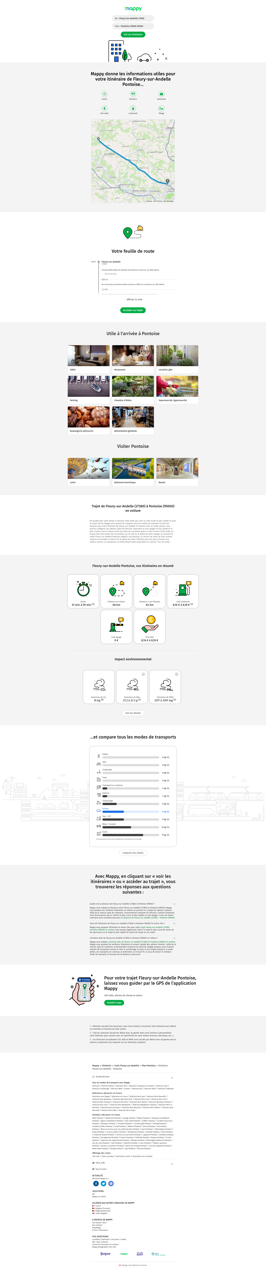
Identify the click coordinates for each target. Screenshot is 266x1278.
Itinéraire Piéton (107, 1086)
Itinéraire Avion (150, 1089)
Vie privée (115, 1239)
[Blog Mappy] (111, 1183)
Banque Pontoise (157, 1137)
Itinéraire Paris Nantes (138, 1102)
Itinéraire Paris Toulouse (101, 1102)
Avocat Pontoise (149, 1126)
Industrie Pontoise (131, 1143)
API (93, 1194)
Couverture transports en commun (105, 1244)
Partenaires (103, 1230)
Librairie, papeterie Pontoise (160, 1146)
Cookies (123, 1239)
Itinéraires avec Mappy (101, 1096)
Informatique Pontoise (163, 1129)
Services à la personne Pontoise (128, 1135)
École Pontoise (167, 1132)
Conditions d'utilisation (101, 1239)
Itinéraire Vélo (121, 1086)
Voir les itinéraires (133, 34)
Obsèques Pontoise (108, 1124)
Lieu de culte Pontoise (100, 1143)
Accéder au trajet (133, 310)
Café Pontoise (116, 1143)
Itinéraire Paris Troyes (127, 1110)
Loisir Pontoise (145, 1143)
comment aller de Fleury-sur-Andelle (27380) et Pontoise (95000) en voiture (141, 942)
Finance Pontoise (127, 1137)
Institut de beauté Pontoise (104, 1135)
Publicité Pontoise (142, 1137)
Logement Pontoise (150, 1135)
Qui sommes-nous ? (99, 1223)
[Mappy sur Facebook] (96, 1183)
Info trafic (96, 1156)
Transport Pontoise (124, 1124)
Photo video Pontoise (100, 1149)
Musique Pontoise (138, 1140)
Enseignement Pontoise (110, 1137)
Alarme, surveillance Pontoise (112, 1146)
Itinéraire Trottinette (166, 1089)
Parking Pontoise (159, 1124)
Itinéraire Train (162, 1086)
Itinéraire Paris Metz (109, 1110)
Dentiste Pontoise (153, 1132)
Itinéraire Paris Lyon (137, 1096)
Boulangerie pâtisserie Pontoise (159, 1140)
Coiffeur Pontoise (148, 1121)
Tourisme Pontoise (144, 1149)
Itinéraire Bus (137, 1089)
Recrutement (97, 1225)
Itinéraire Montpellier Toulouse (145, 1105)
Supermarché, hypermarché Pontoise (115, 1140)
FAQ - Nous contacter (100, 1242)
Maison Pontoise (143, 1118)
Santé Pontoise (120, 1126)
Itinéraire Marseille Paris (122, 1099)
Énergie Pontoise (116, 1149)
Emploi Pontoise (98, 1132)
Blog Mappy (96, 1228)
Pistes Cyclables (108, 1156)
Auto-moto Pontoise (132, 1121)
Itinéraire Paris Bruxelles (110, 1108)
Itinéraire (95, 1086)
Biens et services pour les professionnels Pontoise (120, 1129)
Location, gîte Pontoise (142, 1124)
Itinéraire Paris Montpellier (120, 1105)
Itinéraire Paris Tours (100, 1105)
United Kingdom (101, 1213)
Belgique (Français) (102, 1208)
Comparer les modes (133, 853)
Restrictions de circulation (142, 1156)
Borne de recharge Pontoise (136, 1146)
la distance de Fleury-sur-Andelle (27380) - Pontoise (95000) (148, 918)
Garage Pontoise (129, 1118)
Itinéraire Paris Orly (158, 1099)
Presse (95, 1230)
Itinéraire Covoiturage (100, 1089)
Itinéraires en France (120, 1096)
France (98, 1206)
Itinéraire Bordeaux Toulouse (160, 1102)
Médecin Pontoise (134, 1126)
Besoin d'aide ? (101, 1169)
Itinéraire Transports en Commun (141, 1086)
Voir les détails (133, 713)
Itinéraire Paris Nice (120, 1102)
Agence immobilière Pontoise (112, 1121)
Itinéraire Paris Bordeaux (101, 1099)
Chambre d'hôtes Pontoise (102, 1126)
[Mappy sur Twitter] (103, 1183)
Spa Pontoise (130, 1149)
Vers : (129, 26)
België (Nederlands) (103, 1211)
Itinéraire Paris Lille (141, 1099)
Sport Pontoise (147, 1129)
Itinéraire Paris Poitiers (151, 1108)
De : (129, 18)
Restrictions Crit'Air (123, 1156)
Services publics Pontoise (116, 1132)
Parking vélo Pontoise (136, 1132)
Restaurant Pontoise (113, 1118)
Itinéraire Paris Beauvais (131, 1108)
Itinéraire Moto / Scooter (120, 1089)
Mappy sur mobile (99, 1197)
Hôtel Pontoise (97, 1118)
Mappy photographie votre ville (104, 1247)
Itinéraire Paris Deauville (156, 1096)
